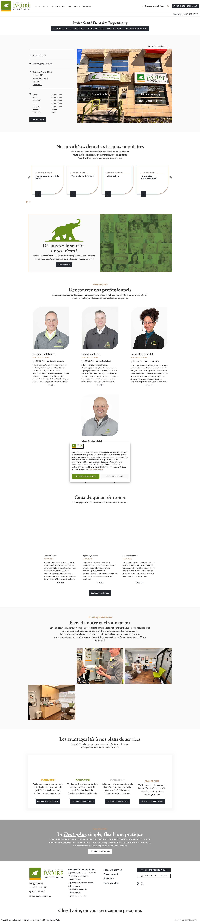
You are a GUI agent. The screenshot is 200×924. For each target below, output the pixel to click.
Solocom (39, 920)
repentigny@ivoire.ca (42, 64)
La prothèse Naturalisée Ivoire (82, 873)
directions (37, 85)
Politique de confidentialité (185, 920)
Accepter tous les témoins (86, 476)
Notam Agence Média (52, 920)
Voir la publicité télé (156, 46)
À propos (86, 6)
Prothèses (40, 6)
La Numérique (74, 879)
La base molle (74, 893)
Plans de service (58, 6)
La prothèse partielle (77, 889)
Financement (74, 6)
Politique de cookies (96, 469)
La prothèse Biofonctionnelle (81, 883)
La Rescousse (74, 886)
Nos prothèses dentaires (82, 869)
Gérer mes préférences (114, 476)
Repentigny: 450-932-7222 (185, 14)
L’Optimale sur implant (78, 876)
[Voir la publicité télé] (168, 46)
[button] (29, 177)
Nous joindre (110, 883)
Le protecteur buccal (77, 896)
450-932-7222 (39, 55)
